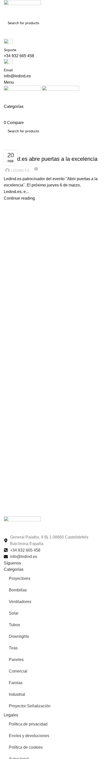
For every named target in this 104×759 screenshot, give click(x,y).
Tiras (13, 648)
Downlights (19, 636)
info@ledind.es (17, 76)
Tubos (14, 625)
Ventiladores (20, 601)
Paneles (16, 659)
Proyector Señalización (29, 706)
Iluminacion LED (19, 150)
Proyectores (19, 578)
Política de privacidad (28, 724)
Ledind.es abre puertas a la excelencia (50, 159)
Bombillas (18, 590)
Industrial (17, 694)
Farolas (15, 683)
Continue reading (19, 198)
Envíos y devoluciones (29, 736)
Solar (13, 613)
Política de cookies (26, 747)
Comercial (18, 671)
